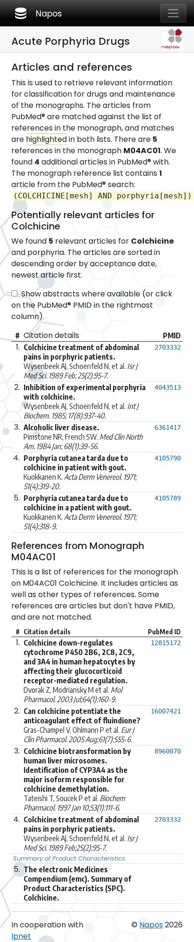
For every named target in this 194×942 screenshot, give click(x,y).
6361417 (167, 427)
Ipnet (21, 936)
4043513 (167, 387)
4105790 (167, 458)
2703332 (167, 347)
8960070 (167, 751)
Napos (37, 13)
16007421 (166, 711)
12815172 (166, 643)
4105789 (167, 498)
